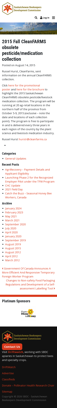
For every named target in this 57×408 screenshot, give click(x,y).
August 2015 (13, 248)
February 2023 (14, 212)
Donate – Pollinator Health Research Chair (28, 385)
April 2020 (11, 232)
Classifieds (8, 379)
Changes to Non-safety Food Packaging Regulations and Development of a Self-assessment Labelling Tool (30, 284)
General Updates (15, 158)
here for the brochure (30, 89)
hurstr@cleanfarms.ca (33, 139)
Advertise (8, 373)
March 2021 (12, 220)
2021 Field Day (14, 189)
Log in (46, 17)
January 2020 (13, 236)
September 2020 (15, 224)
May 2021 (11, 216)
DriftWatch (9, 367)
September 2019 (15, 240)
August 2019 (13, 244)
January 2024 (13, 208)
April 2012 (11, 256)
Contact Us (12, 347)
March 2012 (12, 260)
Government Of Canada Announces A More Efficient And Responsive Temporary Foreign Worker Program (28, 272)
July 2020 (10, 228)
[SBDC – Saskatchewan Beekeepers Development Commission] (22, 8)
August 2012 (13, 252)
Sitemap (7, 391)
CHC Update (12, 185)
